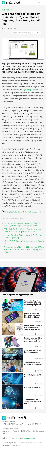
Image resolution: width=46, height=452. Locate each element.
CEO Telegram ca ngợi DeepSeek (17, 295)
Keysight (28, 212)
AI (5, 212)
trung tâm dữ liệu (38, 212)
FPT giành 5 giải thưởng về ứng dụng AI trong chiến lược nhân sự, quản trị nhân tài (23, 230)
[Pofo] (11, 2)
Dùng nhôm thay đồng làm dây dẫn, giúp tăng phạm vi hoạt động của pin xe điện (32, 303)
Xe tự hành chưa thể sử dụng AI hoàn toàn (32, 351)
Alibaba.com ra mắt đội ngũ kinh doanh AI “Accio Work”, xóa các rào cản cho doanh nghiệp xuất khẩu (24, 249)
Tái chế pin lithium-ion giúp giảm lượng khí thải (33, 363)
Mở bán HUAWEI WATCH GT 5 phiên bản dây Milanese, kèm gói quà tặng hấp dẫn (33, 328)
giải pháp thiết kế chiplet (34, 89)
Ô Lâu (5, 28)
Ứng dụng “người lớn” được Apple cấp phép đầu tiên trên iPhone (32, 315)
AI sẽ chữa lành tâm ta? (32, 387)
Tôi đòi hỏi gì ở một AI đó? (32, 376)
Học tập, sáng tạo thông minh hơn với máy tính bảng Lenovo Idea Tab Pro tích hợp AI (33, 340)
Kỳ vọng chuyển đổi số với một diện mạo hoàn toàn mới (32, 401)
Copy (37, 33)
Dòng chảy (7, 10)
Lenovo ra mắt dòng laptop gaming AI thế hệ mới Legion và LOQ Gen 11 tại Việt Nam (23, 224)
